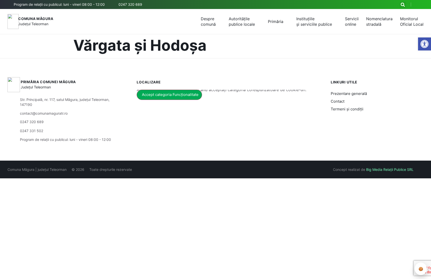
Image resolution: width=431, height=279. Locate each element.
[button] (403, 5)
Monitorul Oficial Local (412, 21)
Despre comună (208, 21)
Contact (337, 101)
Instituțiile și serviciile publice (314, 21)
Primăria (275, 21)
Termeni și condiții (347, 109)
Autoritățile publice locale (242, 21)
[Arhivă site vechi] (420, 4)
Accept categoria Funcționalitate (170, 94)
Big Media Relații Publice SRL (390, 169)
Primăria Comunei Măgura (48, 82)
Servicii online (352, 21)
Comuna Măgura (35, 18)
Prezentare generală (349, 93)
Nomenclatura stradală (379, 21)
